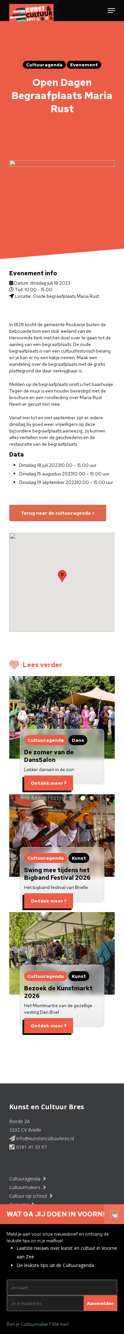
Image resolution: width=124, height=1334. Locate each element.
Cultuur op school (28, 1196)
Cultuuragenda (25, 1179)
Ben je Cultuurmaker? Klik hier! (38, 1324)
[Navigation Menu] (111, 10)
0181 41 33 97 (31, 1147)
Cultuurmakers (25, 1187)
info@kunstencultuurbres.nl (44, 1138)
